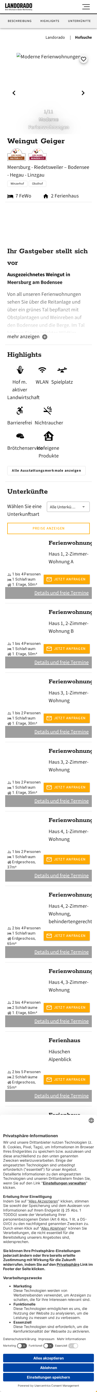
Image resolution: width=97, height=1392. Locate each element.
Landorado (56, 37)
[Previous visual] (14, 93)
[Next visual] (83, 93)
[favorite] (83, 59)
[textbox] (48, 302)
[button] (68, 507)
